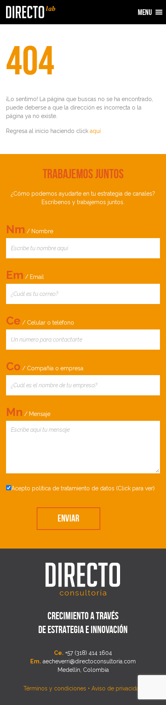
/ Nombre (29, 229)
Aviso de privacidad (117, 688)
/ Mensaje (28, 412)
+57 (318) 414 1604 (88, 653)
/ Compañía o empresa (44, 366)
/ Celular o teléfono (40, 320)
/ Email (25, 275)
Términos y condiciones (54, 688)
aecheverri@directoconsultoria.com (89, 661)
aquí (95, 131)
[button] (145, 12)
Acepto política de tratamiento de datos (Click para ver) (83, 488)
